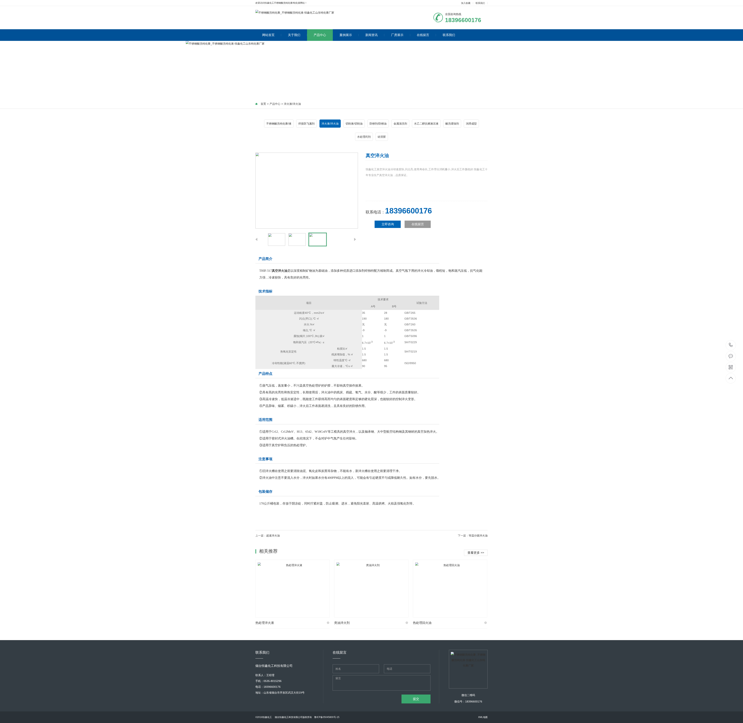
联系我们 (480, 3)
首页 (263, 103)
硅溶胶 (382, 136)
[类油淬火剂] (371, 588)
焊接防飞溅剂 (306, 123)
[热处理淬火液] (292, 588)
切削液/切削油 (354, 123)
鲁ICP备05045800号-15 (326, 717)
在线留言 (423, 35)
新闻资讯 (371, 35)
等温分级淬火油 (478, 535)
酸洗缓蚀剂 (452, 123)
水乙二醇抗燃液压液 (426, 123)
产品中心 (320, 35)
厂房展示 (397, 35)
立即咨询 (388, 224)
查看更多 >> (475, 552)
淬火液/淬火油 (292, 103)
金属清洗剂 (400, 123)
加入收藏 (465, 3)
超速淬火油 (273, 535)
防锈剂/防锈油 (378, 123)
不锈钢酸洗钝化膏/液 (278, 123)
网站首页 (268, 35)
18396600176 (731, 345)
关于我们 (294, 35)
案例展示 (346, 35)
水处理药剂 (364, 136)
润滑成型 (471, 123)
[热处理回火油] (450, 588)
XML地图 (483, 717)
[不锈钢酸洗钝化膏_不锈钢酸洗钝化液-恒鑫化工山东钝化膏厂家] (294, 12)
